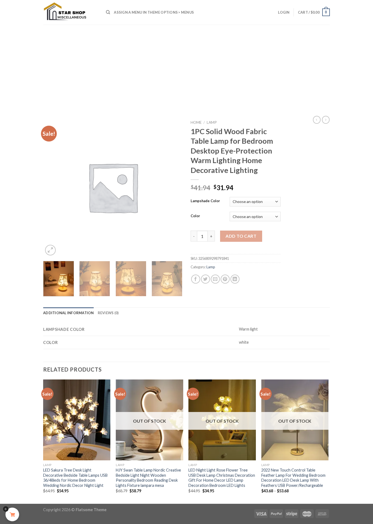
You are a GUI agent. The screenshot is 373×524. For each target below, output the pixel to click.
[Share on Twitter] (205, 279)
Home (196, 122)
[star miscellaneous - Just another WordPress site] (70, 12)
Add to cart (241, 236)
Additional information (68, 313)
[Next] (175, 280)
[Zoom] (50, 250)
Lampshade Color (205, 201)
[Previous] (43, 441)
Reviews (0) (108, 313)
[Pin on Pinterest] (225, 279)
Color (195, 216)
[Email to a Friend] (215, 279)
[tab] (68, 312)
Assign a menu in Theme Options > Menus (154, 12)
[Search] (108, 12)
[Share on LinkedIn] (234, 279)
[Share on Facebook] (195, 279)
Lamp (212, 122)
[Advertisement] (186, 65)
